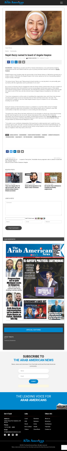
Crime (35, 424)
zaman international (39, 137)
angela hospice (14, 134)
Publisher (47, 426)
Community (13, 51)
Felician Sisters (10, 137)
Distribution (48, 424)
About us (47, 418)
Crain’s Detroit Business (34, 134)
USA (26, 421)
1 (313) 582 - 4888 (9, 427)
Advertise (47, 421)
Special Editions (33, 330)
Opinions (36, 421)
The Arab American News (30, 445)
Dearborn (44, 134)
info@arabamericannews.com (12, 432)
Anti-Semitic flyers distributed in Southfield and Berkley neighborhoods (53, 187)
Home (7, 51)
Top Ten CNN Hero (52, 116)
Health (35, 426)
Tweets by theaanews (10, 340)
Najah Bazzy (19, 137)
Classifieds (37, 429)
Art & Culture (28, 426)
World (26, 424)
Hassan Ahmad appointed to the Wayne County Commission (33, 186)
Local (47, 58)
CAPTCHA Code (29, 218)
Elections (36, 418)
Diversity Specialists (54, 134)
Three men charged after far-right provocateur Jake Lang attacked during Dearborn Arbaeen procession (12, 188)
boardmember (22, 134)
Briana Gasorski (32, 58)
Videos (27, 429)
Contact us (48, 429)
